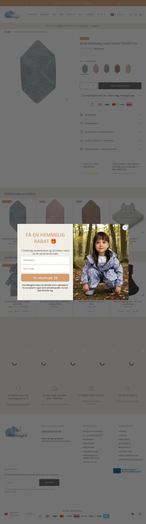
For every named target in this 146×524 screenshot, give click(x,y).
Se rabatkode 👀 (45, 278)
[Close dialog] (124, 227)
